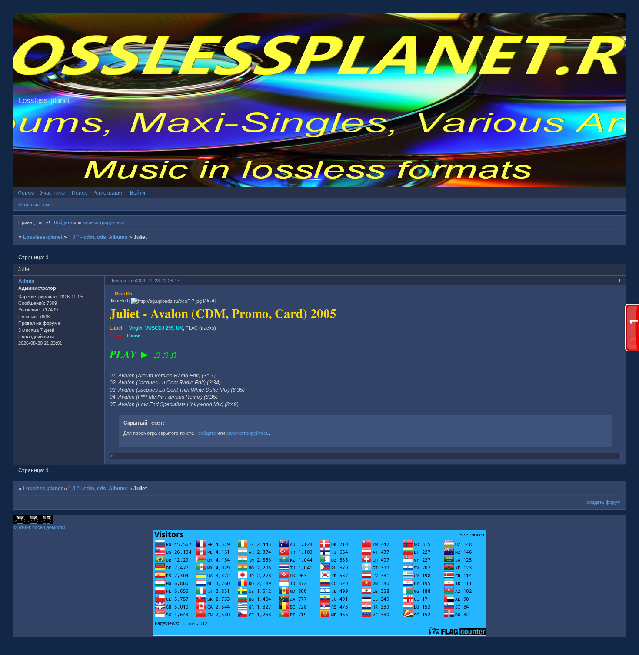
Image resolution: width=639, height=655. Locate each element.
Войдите (63, 222)
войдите (207, 433)
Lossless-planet (43, 237)
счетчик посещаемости (39, 527)
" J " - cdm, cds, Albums (98, 237)
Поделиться (123, 280)
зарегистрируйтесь (104, 222)
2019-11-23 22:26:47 (158, 280)
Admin (26, 281)
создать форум (604, 502)
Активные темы (35, 204)
